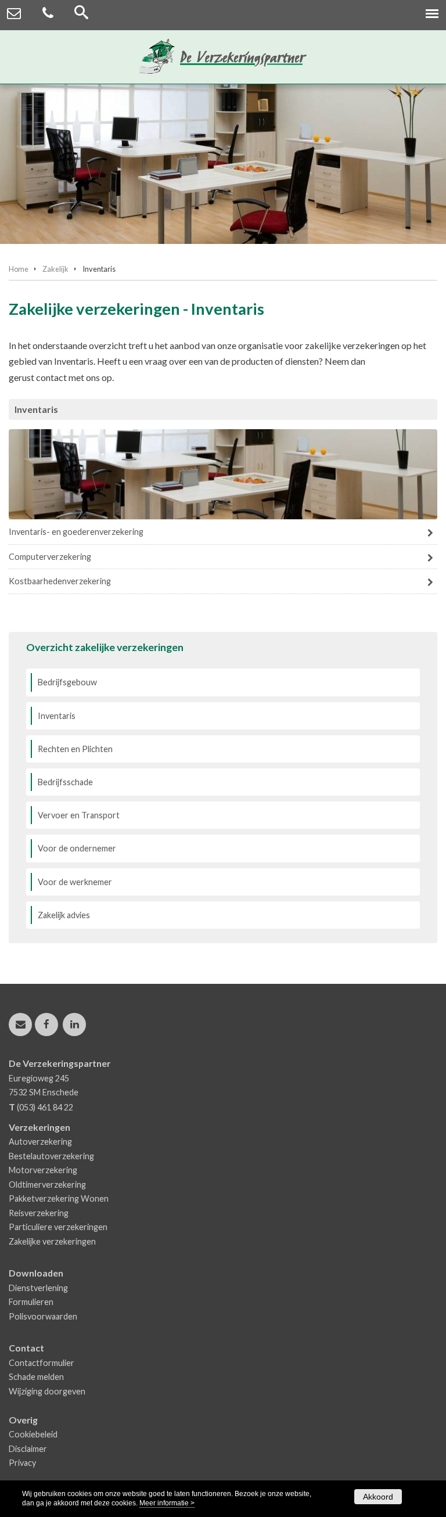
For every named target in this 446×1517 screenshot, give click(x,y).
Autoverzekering (40, 1141)
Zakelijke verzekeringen (52, 1241)
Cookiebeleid (33, 1434)
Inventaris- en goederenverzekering (76, 532)
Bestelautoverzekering (51, 1156)
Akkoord (378, 1496)
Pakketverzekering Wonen (59, 1198)
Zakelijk (55, 269)
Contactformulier (41, 1363)
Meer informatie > (167, 1503)
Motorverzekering (43, 1170)
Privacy (22, 1463)
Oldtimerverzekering (47, 1184)
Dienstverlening (38, 1288)
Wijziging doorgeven (47, 1391)
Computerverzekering (50, 557)
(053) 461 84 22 (45, 1107)
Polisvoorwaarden (43, 1316)
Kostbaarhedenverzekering (60, 581)
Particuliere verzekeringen (58, 1227)
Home (18, 269)
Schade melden (36, 1377)
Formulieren (31, 1302)
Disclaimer (28, 1449)
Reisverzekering (39, 1213)
